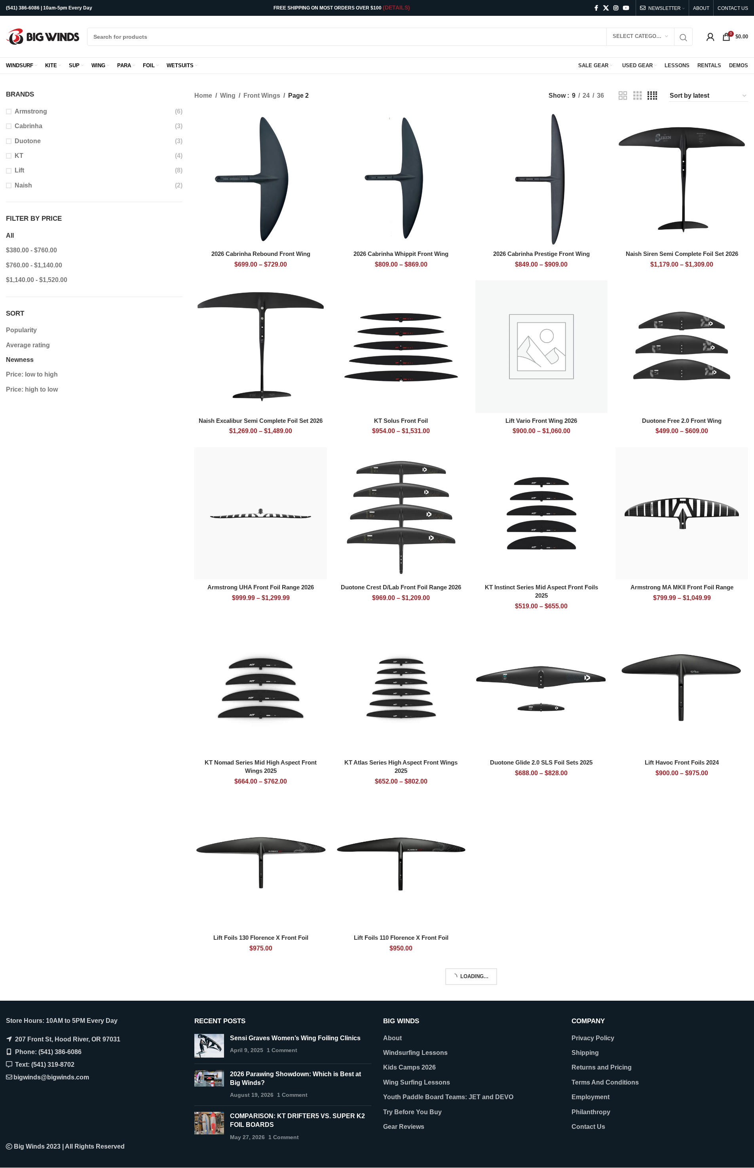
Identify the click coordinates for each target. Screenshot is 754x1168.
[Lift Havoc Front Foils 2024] (681, 688)
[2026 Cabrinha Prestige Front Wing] (541, 180)
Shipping (585, 1052)
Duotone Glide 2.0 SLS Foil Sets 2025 (541, 762)
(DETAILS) (396, 7)
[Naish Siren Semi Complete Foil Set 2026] (681, 180)
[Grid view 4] (652, 96)
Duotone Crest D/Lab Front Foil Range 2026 (401, 587)
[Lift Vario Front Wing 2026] (541, 346)
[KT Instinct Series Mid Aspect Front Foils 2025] (541, 513)
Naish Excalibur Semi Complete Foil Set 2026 (261, 420)
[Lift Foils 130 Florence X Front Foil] (260, 863)
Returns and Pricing (602, 1067)
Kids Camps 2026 (409, 1067)
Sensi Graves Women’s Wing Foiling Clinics (295, 1038)
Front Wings (261, 95)
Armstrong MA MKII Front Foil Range (682, 587)
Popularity (21, 330)
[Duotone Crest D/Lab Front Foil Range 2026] (401, 513)
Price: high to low (32, 389)
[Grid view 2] (623, 96)
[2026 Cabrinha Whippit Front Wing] (401, 180)
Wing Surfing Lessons (416, 1082)
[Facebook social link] (596, 8)
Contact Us (588, 1126)
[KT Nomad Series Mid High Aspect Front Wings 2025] (260, 688)
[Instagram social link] (616, 8)
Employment (591, 1097)
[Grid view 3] (637, 96)
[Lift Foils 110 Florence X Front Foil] (401, 863)
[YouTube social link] (626, 8)
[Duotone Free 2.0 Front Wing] (681, 346)
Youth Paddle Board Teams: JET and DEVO (448, 1097)
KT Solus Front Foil (401, 420)
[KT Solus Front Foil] (401, 346)
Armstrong (31, 111)
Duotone (28, 141)
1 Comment (282, 1050)
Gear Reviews (403, 1126)
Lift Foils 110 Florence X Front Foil (401, 937)
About (392, 1038)
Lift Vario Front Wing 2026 (541, 420)
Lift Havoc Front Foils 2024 (682, 762)
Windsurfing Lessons (415, 1052)
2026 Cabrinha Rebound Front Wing (260, 253)
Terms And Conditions (605, 1082)
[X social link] (606, 8)
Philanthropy (591, 1112)
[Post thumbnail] (209, 1046)
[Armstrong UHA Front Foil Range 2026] (260, 513)
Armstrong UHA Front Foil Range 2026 (260, 587)
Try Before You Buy (412, 1112)
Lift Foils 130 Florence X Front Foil (260, 937)
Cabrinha (28, 126)
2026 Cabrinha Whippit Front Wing (400, 253)
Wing (228, 95)
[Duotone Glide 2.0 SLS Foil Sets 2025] (541, 688)
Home (203, 95)
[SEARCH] (683, 38)
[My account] (710, 37)
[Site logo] (42, 36)
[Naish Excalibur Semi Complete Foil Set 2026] (260, 346)
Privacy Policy (593, 1038)
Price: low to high (32, 374)
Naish (23, 185)
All (10, 235)
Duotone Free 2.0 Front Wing (682, 420)
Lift (19, 170)
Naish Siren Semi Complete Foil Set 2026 (682, 253)
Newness (20, 359)
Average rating (28, 345)
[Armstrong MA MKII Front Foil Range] (681, 513)
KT (19, 155)
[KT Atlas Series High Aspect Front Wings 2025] (401, 688)
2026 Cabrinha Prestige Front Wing (541, 253)
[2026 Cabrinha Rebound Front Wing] (260, 180)
